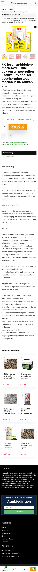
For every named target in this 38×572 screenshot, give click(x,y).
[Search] (34, 3)
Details (32, 120)
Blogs (3, 536)
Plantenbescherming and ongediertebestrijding (11, 15)
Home (4, 9)
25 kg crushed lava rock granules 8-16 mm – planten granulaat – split (9, 379)
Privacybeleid (6, 550)
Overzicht (5, 530)
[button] (35, 27)
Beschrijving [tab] (8, 153)
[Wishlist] (14, 569)
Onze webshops (7, 539)
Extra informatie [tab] (8, 156)
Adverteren (5, 542)
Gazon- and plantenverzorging (13, 12)
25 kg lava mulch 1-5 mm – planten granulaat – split (26, 448)
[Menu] (2, 3)
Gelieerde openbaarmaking (11, 556)
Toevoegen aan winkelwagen (18, 127)
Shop (11, 9)
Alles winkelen (6, 533)
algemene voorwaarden (10, 553)
